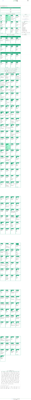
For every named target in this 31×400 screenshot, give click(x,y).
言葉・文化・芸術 (11, 382)
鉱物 (9, 376)
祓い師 (15, 388)
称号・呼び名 (10, 375)
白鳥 (2, 388)
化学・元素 (2, 380)
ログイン (26, 19)
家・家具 (16, 374)
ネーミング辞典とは (24, 34)
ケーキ (11, 388)
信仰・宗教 (9, 380)
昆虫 (6, 380)
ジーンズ (19, 388)
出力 (12, 388)
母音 (4, 388)
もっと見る (2, 20)
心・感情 (24, 22)
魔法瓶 (6, 388)
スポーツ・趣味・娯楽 (5, 382)
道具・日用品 (9, 381)
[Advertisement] (15, 3)
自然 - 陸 (16, 376)
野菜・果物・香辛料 (6, 375)
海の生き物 (2, 376)
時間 (13, 375)
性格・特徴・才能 (7, 376)
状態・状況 (12, 380)
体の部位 (7, 381)
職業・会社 (15, 380)
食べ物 (13, 376)
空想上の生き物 (7, 374)
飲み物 (13, 374)
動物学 (8, 388)
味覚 (5, 380)
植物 (4, 381)
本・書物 (15, 375)
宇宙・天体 (13, 381)
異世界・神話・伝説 (25, 23)
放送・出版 (11, 374)
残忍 (16, 388)
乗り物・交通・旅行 (16, 382)
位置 (11, 376)
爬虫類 (18, 375)
